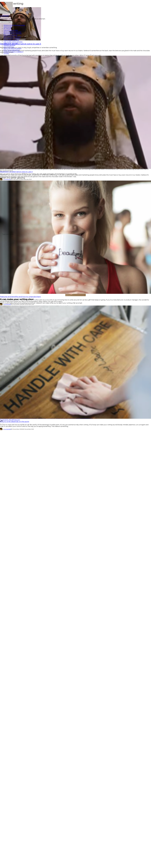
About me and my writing (12, 48)
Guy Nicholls (4, 16)
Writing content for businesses (14, 25)
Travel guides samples (11, 40)
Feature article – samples (12, 37)
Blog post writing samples (12, 33)
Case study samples (10, 35)
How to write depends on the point (14, 421)
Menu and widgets (6, 22)
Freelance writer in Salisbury (13, 52)
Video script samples (10, 43)
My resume (7, 28)
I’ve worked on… (9, 47)
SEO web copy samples (11, 38)
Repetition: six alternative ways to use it (16, 172)
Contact (6, 53)
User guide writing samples (12, 42)
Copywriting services (10, 30)
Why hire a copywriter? (11, 50)
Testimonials (7, 27)
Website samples (9, 45)
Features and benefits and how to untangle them (20, 297)
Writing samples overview (12, 32)
